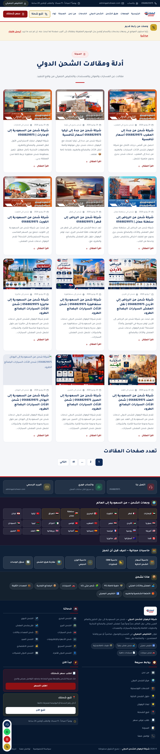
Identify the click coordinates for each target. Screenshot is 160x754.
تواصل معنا (24, 749)
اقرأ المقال (148, 166)
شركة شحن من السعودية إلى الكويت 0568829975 (28, 220)
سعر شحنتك (13, 14)
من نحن (72, 14)
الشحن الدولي (96, 14)
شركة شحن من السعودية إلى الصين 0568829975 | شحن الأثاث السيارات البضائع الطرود (80, 402)
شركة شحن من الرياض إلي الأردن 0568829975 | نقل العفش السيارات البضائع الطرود (135, 306)
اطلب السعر (40, 686)
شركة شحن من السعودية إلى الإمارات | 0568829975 (28, 133)
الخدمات (82, 14)
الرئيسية (135, 14)
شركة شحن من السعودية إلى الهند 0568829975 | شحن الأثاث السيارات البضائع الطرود (133, 402)
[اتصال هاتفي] (7, 724)
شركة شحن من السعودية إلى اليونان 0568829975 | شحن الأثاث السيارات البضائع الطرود (28, 402)
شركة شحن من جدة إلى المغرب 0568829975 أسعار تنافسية (135, 135)
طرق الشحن (112, 14)
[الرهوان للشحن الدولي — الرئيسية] (150, 14)
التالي (63, 462)
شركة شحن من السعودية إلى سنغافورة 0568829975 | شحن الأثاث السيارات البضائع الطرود (80, 306)
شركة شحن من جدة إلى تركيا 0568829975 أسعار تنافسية (81, 133)
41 (73, 462)
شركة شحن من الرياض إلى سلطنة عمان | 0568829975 (135, 220)
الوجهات (124, 14)
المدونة (62, 14)
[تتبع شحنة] (7, 747)
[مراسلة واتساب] (7, 731)
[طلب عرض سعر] (7, 739)
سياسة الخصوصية (42, 749)
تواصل (52, 14)
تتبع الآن (40, 710)
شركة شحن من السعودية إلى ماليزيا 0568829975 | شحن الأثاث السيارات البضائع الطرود (28, 306)
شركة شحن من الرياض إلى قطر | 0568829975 (82, 220)
